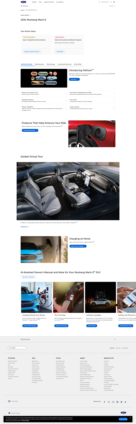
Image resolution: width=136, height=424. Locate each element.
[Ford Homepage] (123, 413)
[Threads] (121, 402)
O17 (76, 222)
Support (23, 10)
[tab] (27, 64)
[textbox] (17, 347)
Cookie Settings (123, 419)
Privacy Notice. (25, 420)
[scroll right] (116, 305)
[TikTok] (125, 402)
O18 (61, 126)
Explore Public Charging (30, 325)
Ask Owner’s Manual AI (28, 277)
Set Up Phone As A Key (126, 325)
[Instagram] (117, 402)
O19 (63, 319)
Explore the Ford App (61, 325)
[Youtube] (113, 402)
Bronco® (118, 348)
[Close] (130, 419)
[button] (43, 358)
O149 (70, 74)
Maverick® (125, 348)
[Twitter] (109, 402)
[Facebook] (105, 402)
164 (61, 319)
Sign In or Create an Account (32, 51)
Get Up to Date (92, 325)
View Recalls (60, 51)
